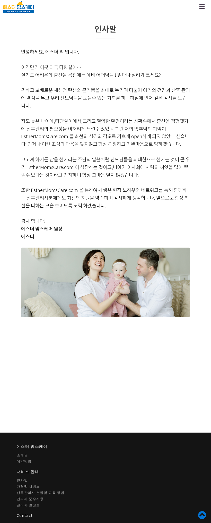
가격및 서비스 (28, 486)
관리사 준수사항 (30, 498)
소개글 (22, 455)
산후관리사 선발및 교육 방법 (40, 492)
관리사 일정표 (28, 505)
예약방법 (24, 461)
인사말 (22, 480)
